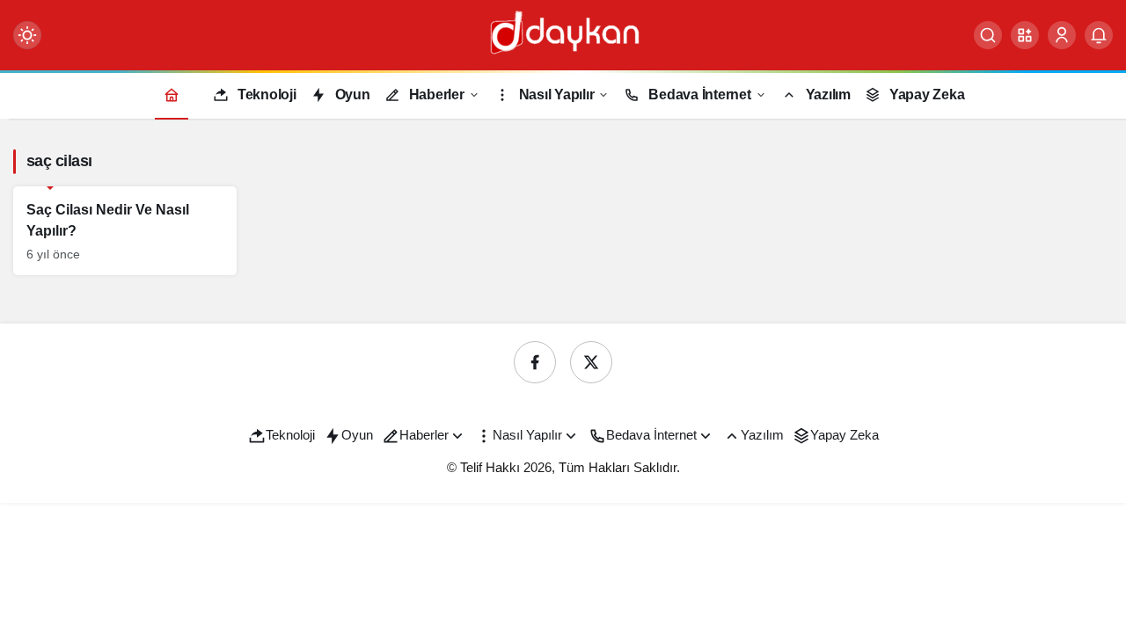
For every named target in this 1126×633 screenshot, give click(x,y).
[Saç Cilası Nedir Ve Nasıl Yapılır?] (125, 230)
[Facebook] (535, 362)
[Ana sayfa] (171, 94)
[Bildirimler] (1099, 35)
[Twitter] (591, 362)
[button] (1025, 35)
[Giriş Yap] (1062, 35)
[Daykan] (563, 33)
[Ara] (988, 35)
